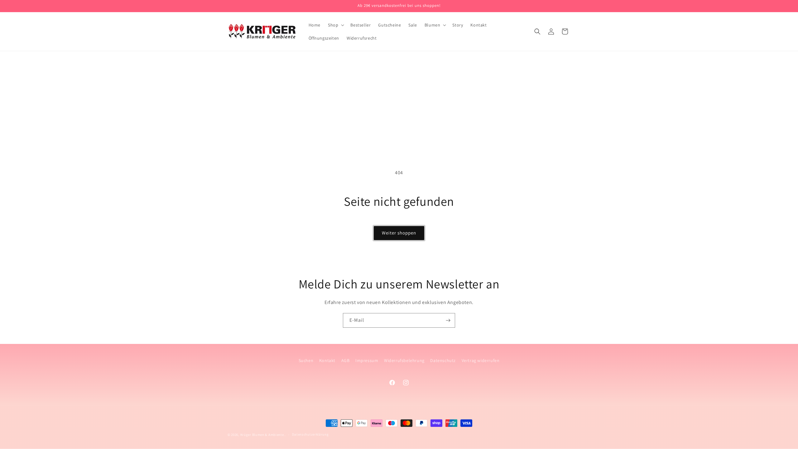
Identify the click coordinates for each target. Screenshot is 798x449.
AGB (345, 360)
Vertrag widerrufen (481, 360)
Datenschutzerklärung (310, 434)
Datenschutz (443, 360)
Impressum (366, 360)
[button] (335, 24)
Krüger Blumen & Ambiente (262, 434)
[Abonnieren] (448, 320)
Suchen (306, 360)
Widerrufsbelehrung (404, 360)
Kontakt (327, 360)
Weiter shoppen (399, 233)
